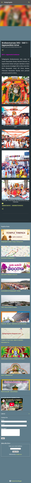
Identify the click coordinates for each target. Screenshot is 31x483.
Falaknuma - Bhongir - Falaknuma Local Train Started (13, 323)
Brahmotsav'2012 (6, 205)
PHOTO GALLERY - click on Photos (9, 391)
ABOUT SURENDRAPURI (7, 375)
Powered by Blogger (16, 481)
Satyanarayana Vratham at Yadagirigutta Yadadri (13, 358)
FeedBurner (19, 454)
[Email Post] (2, 203)
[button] (2, 50)
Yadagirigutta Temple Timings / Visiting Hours (12, 241)
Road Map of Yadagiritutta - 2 (8, 258)
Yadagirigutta (8, 2)
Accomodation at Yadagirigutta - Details (10, 290)
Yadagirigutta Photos (17, 205)
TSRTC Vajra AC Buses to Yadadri (9, 307)
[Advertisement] (10, 468)
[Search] (29, 2)
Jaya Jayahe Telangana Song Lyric (9, 274)
